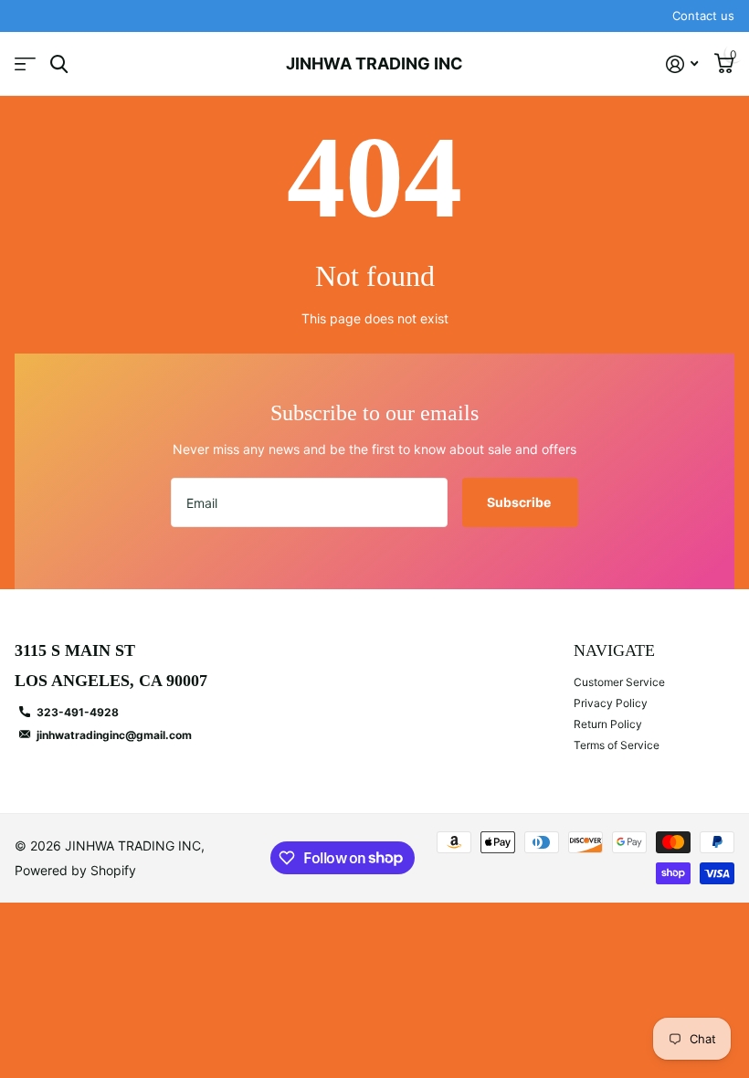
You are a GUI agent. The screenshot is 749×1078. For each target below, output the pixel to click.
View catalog (25, 64)
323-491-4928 (78, 712)
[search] (59, 64)
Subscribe (520, 502)
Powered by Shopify (75, 870)
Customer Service (619, 682)
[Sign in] (682, 64)
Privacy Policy (611, 703)
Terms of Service (616, 745)
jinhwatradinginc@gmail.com (114, 735)
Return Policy (608, 724)
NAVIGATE (614, 650)
